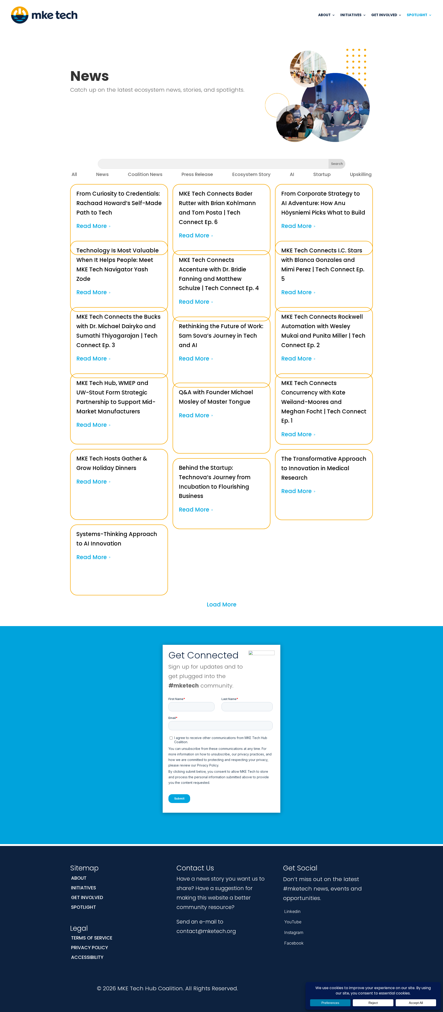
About (324, 14)
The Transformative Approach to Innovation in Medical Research (323, 468)
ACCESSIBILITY (87, 957)
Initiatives (351, 14)
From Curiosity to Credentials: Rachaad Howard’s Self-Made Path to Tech (119, 203)
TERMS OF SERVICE (91, 938)
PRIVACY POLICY (89, 947)
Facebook (294, 943)
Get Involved (384, 14)
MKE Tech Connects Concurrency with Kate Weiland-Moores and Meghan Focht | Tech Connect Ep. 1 (323, 401)
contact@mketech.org (206, 931)
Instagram (293, 932)
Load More (221, 604)
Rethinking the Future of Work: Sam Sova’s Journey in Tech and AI (221, 335)
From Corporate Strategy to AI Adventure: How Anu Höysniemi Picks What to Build (323, 203)
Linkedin (292, 911)
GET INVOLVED (87, 897)
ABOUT (79, 878)
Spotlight (417, 14)
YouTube (292, 921)
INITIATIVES (83, 888)
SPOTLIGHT (83, 907)
